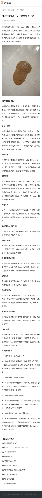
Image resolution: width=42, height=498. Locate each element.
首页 (4, 10)
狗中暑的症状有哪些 (9, 452)
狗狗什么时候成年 (8, 479)
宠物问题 (11, 10)
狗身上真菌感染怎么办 (9, 443)
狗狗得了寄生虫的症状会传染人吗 (13, 470)
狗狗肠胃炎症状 (7, 456)
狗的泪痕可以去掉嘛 (9, 461)
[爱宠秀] (6, 3)
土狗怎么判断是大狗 (9, 483)
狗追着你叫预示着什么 (9, 465)
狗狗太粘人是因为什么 (9, 474)
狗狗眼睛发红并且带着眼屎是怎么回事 (15, 447)
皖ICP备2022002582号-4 (31, 495)
